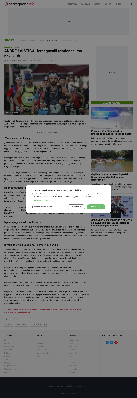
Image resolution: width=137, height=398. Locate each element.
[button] (68, 200)
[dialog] (68, 199)
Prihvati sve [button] (96, 207)
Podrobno (91, 196)
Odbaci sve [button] (76, 207)
